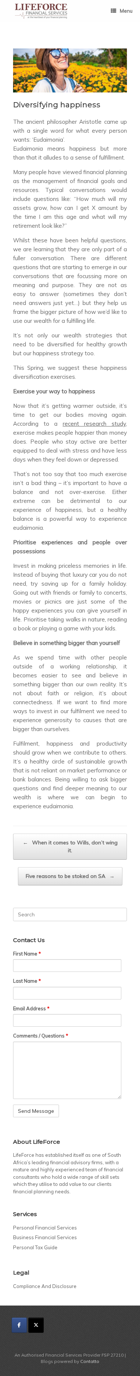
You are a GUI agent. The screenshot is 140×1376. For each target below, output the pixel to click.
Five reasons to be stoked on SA (70, 876)
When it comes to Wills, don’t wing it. (70, 846)
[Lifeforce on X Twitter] (36, 1325)
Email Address (31, 1008)
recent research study (94, 423)
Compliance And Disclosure (45, 1286)
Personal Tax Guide (35, 1247)
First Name (27, 954)
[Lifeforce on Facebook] (19, 1325)
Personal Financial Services (45, 1228)
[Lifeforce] (41, 11)
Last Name (27, 981)
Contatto (89, 1361)
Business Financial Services (45, 1237)
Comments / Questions (40, 1036)
